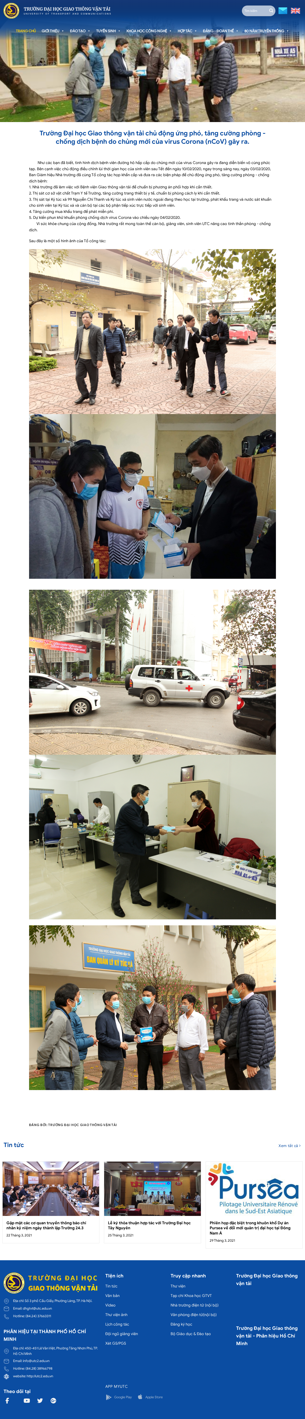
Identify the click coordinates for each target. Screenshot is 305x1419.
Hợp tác (185, 31)
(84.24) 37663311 (38, 1316)
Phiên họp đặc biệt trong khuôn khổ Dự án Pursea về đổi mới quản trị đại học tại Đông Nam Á (250, 1228)
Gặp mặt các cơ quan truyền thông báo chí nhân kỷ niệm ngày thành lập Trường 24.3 (46, 1225)
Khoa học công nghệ (147, 31)
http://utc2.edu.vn (40, 1376)
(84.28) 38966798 (38, 1368)
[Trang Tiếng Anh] (294, 10)
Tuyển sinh (106, 31)
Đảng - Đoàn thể (218, 31)
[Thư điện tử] (282, 10)
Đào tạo (78, 31)
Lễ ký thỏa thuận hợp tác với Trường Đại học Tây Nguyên (149, 1225)
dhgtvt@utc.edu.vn (37, 1308)
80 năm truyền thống (264, 31)
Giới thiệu (50, 31)
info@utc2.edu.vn (36, 1361)
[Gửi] (271, 11)
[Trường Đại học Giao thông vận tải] (57, 11)
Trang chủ (26, 31)
